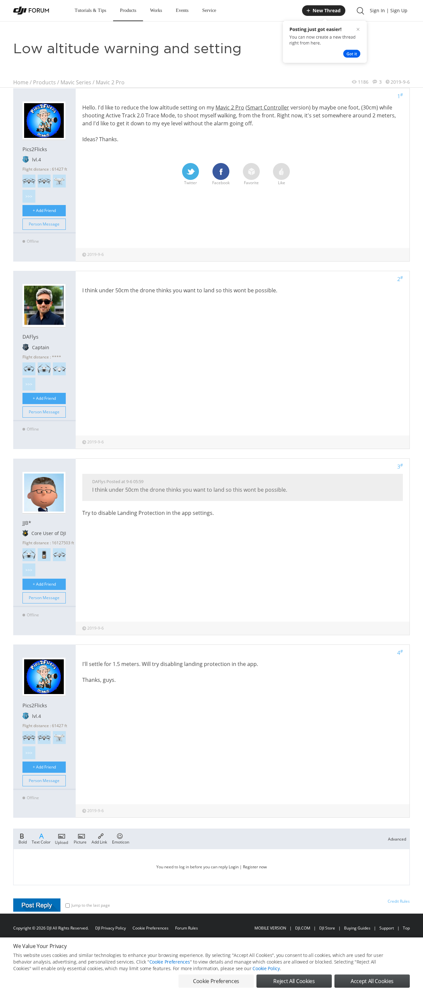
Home (20, 82)
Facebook (221, 183)
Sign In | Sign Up (388, 10)
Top (406, 928)
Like (281, 183)
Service (209, 10)
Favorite (251, 183)
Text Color (41, 841)
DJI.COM (302, 928)
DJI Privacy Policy (110, 928)
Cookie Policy (266, 968)
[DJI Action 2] (44, 554)
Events (182, 10)
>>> (28, 196)
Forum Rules (186, 928)
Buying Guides (357, 928)
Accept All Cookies (372, 981)
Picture (80, 841)
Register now (255, 867)
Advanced (397, 839)
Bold (23, 841)
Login (234, 867)
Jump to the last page (90, 905)
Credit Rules (399, 901)
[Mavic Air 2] (59, 554)
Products (128, 10)
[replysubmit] (36, 905)
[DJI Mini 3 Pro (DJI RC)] (44, 368)
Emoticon (120, 841)
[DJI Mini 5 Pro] (28, 368)
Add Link (99, 841)
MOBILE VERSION (270, 928)
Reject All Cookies (294, 981)
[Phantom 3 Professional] (59, 181)
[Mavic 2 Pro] (28, 181)
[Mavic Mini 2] (59, 368)
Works (156, 10)
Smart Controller (268, 107)
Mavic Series (75, 82)
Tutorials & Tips (90, 10)
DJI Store (327, 928)
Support (386, 928)
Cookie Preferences (151, 928)
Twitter (190, 183)
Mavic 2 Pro (110, 82)
